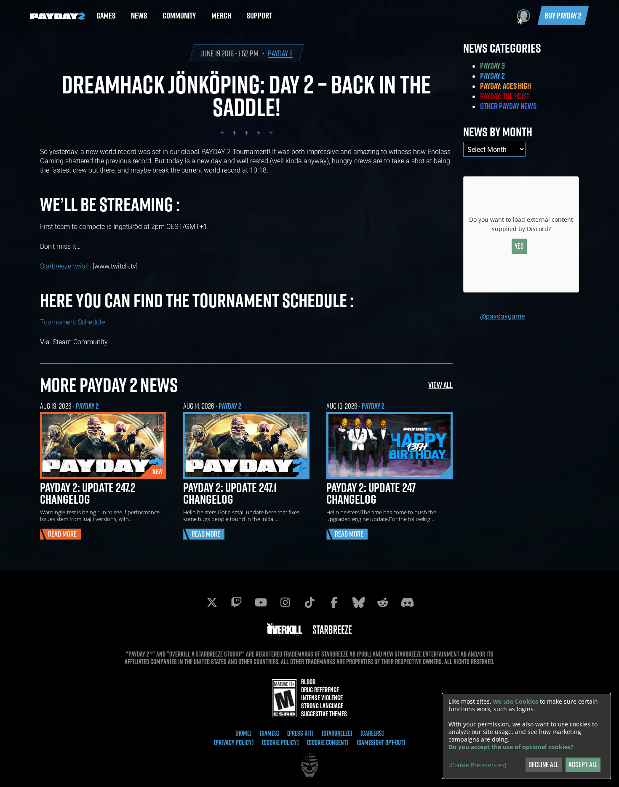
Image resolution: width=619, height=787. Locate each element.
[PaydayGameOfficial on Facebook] (334, 602)
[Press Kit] (300, 733)
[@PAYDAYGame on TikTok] (309, 602)
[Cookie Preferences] (477, 765)
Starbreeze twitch (66, 265)
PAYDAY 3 (492, 66)
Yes (519, 246)
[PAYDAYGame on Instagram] (285, 602)
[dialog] (526, 736)
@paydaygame (502, 315)
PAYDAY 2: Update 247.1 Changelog (230, 493)
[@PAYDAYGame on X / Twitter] (212, 602)
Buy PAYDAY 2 (563, 15)
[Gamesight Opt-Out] (381, 742)
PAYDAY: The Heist (504, 96)
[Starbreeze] (337, 733)
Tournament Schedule (72, 321)
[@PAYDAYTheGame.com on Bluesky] (358, 602)
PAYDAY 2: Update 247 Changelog (371, 493)
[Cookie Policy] (280, 742)
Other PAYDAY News (508, 106)
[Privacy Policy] (233, 742)
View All (440, 385)
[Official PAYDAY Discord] (407, 602)
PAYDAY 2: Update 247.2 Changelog (88, 493)
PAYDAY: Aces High (505, 86)
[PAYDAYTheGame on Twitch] (236, 602)
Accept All (583, 764)
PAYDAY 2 (280, 53)
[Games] (269, 733)
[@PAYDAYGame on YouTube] (261, 602)
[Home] (243, 733)
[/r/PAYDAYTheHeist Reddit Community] (383, 602)
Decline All (543, 764)
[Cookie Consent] (327, 742)
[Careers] (372, 733)
